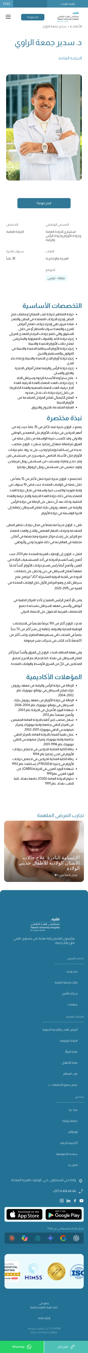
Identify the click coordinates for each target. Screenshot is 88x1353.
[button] (7, 17)
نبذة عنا (73, 1109)
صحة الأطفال (70, 1062)
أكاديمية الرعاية (69, 1143)
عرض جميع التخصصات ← (63, 1084)
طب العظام (70, 1073)
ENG (6, 4)
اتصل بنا (73, 1165)
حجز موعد (72, 971)
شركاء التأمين (70, 993)
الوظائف (73, 1131)
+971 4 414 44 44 (64, 1191)
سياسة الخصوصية (67, 1154)
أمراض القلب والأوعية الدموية (60, 1029)
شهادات (72, 1004)
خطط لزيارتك (70, 1120)
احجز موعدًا (32, 17)
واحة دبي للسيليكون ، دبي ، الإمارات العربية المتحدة (43, 1180)
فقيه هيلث (67, 4)
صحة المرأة (71, 1051)
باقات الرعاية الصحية (66, 982)
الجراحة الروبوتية (69, 1040)
